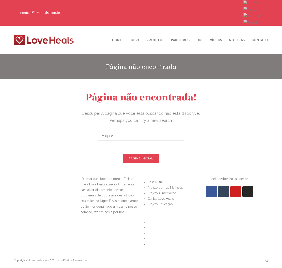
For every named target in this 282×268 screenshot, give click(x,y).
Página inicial (141, 158)
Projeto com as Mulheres (165, 187)
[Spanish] (250, 22)
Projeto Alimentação (162, 193)
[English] (250, 3)
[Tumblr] (226, 13)
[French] (250, 9)
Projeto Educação (160, 204)
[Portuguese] (253, 16)
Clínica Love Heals (161, 198)
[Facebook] (221, 13)
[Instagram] (237, 13)
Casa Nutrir (155, 182)
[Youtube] (232, 13)
